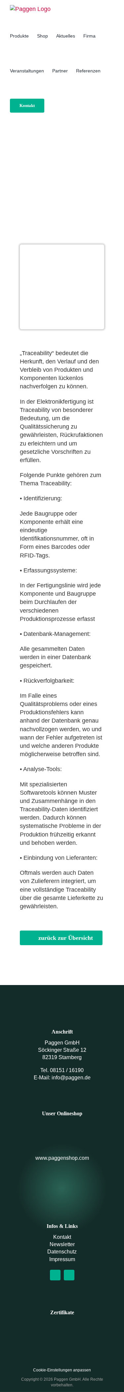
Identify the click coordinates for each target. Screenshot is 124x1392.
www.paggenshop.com (62, 1158)
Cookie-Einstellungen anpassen (62, 1370)
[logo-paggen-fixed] (62, 1190)
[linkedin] (69, 1275)
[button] (54, 105)
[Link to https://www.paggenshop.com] (62, 1133)
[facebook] (55, 1275)
